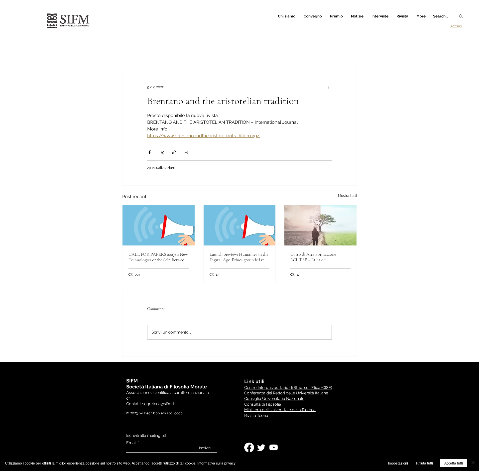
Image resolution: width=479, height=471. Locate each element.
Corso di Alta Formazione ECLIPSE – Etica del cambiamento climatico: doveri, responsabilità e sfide (318, 256)
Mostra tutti (347, 196)
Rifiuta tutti (424, 463)
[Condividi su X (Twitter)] (161, 152)
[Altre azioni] (329, 87)
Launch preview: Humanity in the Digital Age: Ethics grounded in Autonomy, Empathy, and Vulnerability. (239, 256)
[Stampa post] (186, 152)
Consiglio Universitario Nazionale (274, 398)
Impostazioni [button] (398, 463)
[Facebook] (249, 447)
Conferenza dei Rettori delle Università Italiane (286, 393)
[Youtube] (273, 447)
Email (131, 443)
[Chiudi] (473, 463)
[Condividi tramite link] (174, 152)
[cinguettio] (261, 447)
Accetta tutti (453, 463)
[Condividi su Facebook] (149, 152)
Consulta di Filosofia (262, 404)
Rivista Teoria (256, 415)
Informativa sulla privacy (216, 463)
